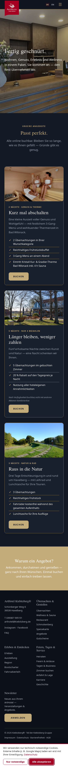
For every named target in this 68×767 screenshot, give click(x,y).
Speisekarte (42, 629)
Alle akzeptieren (41, 761)
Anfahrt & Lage (44, 675)
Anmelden (18, 717)
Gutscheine (42, 638)
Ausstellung (10, 657)
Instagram (10, 627)
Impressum (9, 737)
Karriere (40, 679)
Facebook (23, 627)
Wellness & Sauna (46, 615)
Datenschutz (23, 737)
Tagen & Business (46, 665)
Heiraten (41, 656)
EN (52, 4)
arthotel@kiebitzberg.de (17, 621)
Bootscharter (11, 667)
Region (8, 662)
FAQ (6, 632)
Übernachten (43, 610)
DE (47, 4)
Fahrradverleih (12, 671)
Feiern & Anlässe (45, 661)
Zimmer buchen (45, 670)
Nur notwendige (15, 761)
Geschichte (42, 684)
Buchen (18, 276)
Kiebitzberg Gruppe (42, 732)
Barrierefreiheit (37, 737)
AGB (48, 737)
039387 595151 (14, 617)
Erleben (8, 653)
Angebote (41, 633)
